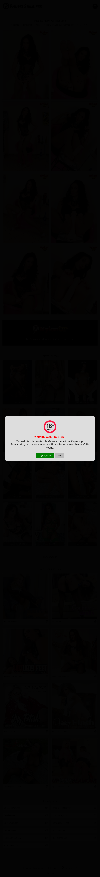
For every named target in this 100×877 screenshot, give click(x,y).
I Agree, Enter (45, 455)
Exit (59, 455)
